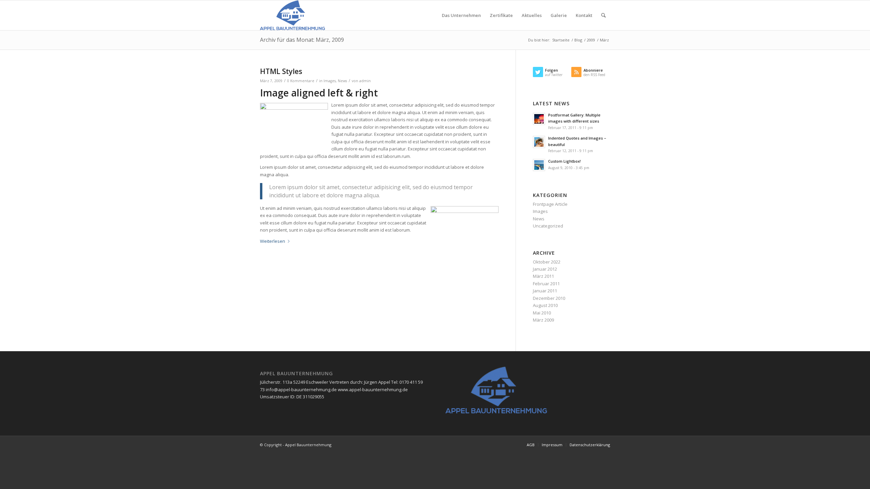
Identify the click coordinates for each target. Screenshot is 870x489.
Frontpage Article (550, 204)
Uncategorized (548, 226)
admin (365, 80)
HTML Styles (281, 71)
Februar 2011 (546, 283)
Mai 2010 (542, 313)
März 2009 (543, 320)
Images (330, 80)
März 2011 (543, 276)
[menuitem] (461, 15)
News (342, 80)
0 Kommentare (300, 80)
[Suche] (603, 15)
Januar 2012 (545, 269)
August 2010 (545, 305)
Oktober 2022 (546, 262)
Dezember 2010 (549, 298)
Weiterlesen (272, 241)
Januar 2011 (545, 291)
